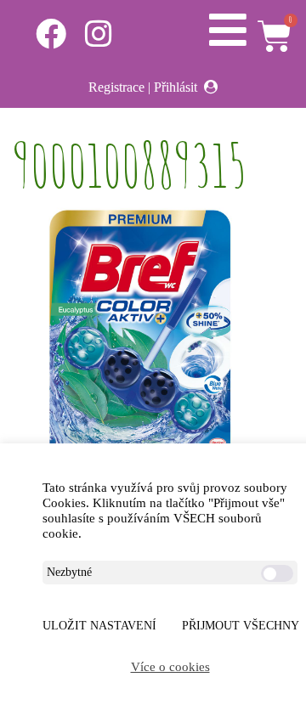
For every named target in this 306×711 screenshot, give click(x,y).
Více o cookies (170, 667)
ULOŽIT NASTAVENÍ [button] (99, 625)
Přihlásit (175, 87)
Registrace (116, 87)
